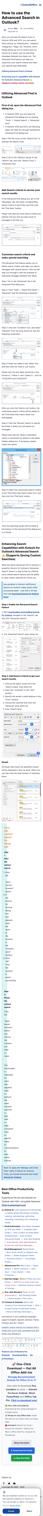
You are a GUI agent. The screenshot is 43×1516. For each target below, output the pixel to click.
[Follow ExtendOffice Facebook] (4, 1483)
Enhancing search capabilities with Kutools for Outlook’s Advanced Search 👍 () (21, 79)
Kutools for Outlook (12, 1177)
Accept (11, 1511)
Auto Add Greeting (32, 1239)
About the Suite (21, 1443)
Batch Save (26, 1265)
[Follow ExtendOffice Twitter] (9, 1483)
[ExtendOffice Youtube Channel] (14, 1483)
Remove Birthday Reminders (19, 1312)
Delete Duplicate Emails (24, 1255)
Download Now (19, 1355)
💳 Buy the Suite (21, 1458)
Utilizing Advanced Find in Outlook (17, 71)
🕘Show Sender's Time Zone (19, 1298)
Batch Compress (21, 1269)
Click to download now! (14, 1205)
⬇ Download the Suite (21, 1450)
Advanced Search (14, 1258)
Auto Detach (18, 1272)
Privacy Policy (15, 1505)
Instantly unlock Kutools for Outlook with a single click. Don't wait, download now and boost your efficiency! (20, 1330)
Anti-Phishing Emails (27, 1295)
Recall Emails (28, 1249)
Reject (29, 1511)
